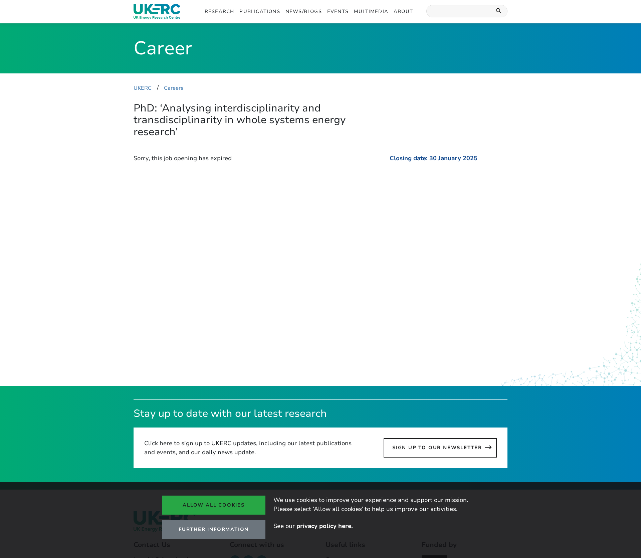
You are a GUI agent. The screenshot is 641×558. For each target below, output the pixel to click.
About (403, 11)
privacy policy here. (324, 526)
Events (338, 11)
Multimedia (371, 11)
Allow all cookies (214, 505)
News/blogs (303, 11)
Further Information (214, 529)
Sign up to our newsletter (437, 447)
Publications (259, 11)
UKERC (143, 88)
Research (219, 11)
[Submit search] (498, 11)
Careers (173, 88)
